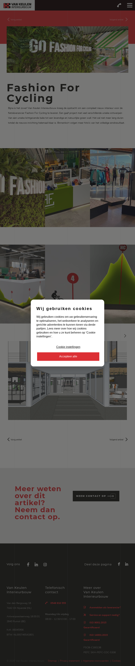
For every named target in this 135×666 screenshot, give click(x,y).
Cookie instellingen (68, 346)
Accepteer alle (68, 356)
